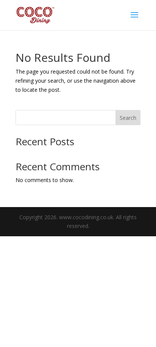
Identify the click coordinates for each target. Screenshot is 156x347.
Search (128, 117)
